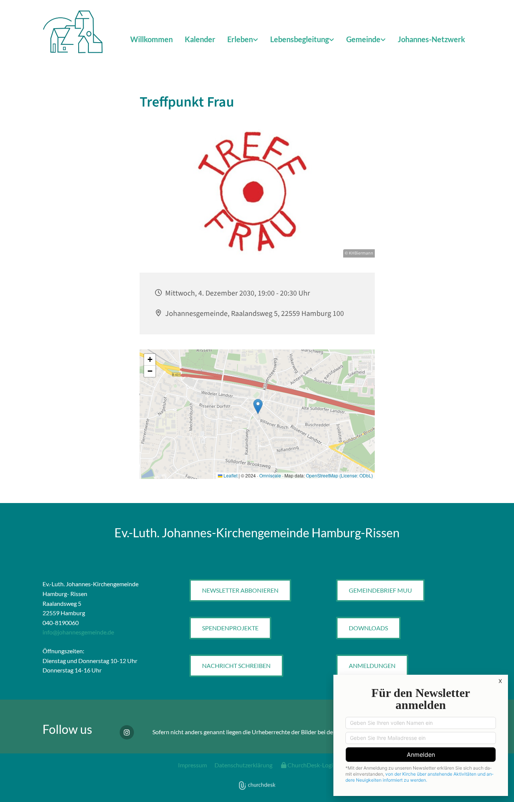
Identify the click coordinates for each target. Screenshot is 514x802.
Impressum (192, 764)
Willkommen (151, 39)
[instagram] (126, 732)
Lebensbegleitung (299, 39)
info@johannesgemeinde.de (78, 632)
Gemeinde (363, 39)
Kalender (200, 39)
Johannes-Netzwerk (431, 39)
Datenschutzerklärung (243, 764)
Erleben (240, 39)
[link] (242, 39)
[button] (240, 590)
